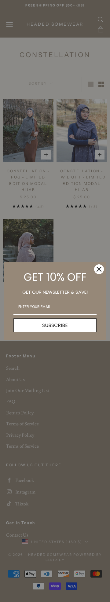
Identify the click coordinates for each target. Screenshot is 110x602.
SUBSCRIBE (55, 325)
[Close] (99, 269)
